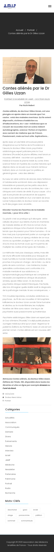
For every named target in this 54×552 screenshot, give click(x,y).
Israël (7, 455)
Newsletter (10, 469)
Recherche (10, 493)
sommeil (11, 520)
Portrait (31, 30)
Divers (8, 436)
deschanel (12, 510)
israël (35, 510)
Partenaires (10, 474)
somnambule (27, 520)
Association (10, 422)
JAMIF (7, 460)
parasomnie (24, 515)
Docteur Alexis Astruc (13, 397)
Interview (9, 450)
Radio (8, 488)
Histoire (8, 446)
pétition (39, 515)
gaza (25, 510)
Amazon (43, 385)
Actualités (9, 417)
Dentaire (9, 432)
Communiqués (12, 427)
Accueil (19, 30)
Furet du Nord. (9, 388)
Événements (11, 441)
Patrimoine (10, 479)
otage (10, 515)
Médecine (9, 464)
